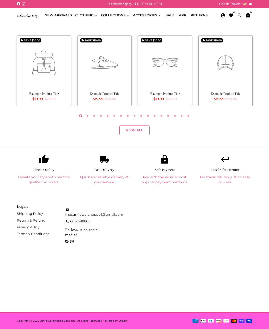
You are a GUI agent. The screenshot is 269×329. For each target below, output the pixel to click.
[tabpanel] (44, 70)
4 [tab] (101, 116)
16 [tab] (181, 116)
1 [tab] (80, 116)
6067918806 (78, 221)
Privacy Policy (28, 227)
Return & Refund (31, 220)
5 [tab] (107, 116)
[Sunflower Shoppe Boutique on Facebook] (18, 4)
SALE (170, 15)
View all (134, 130)
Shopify (123, 320)
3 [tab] (94, 116)
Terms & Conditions (33, 234)
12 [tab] (154, 116)
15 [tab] (175, 116)
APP (182, 15)
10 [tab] (141, 116)
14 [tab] (168, 116)
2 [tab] (87, 116)
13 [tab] (161, 116)
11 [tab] (148, 116)
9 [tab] (134, 116)
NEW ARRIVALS (58, 15)
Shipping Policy (30, 214)
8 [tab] (127, 116)
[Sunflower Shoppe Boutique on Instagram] (23, 4)
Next (248, 72)
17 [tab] (188, 116)
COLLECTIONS (115, 15)
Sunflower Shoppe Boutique (58, 320)
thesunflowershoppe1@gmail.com (94, 212)
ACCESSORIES (147, 15)
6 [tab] (114, 116)
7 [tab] (121, 116)
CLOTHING (86, 15)
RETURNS (199, 15)
